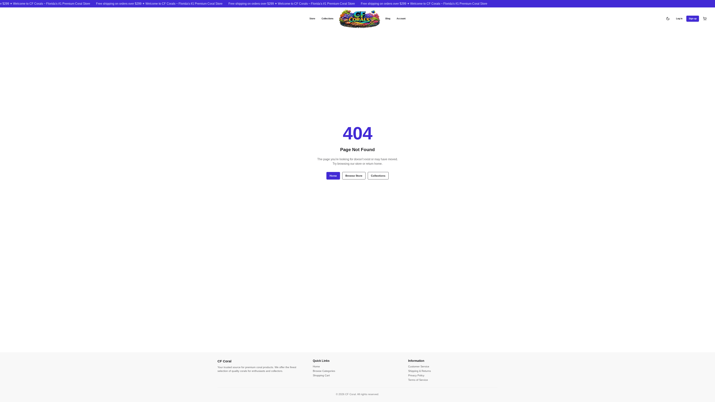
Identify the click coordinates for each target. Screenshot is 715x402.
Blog (387, 18)
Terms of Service (418, 379)
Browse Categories (324, 370)
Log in (679, 18)
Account (401, 18)
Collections (327, 18)
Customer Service (418, 366)
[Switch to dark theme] (668, 19)
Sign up (693, 18)
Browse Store (353, 175)
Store (312, 18)
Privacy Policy (416, 375)
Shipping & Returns (419, 370)
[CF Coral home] (359, 18)
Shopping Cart (321, 375)
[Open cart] (704, 19)
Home (333, 175)
